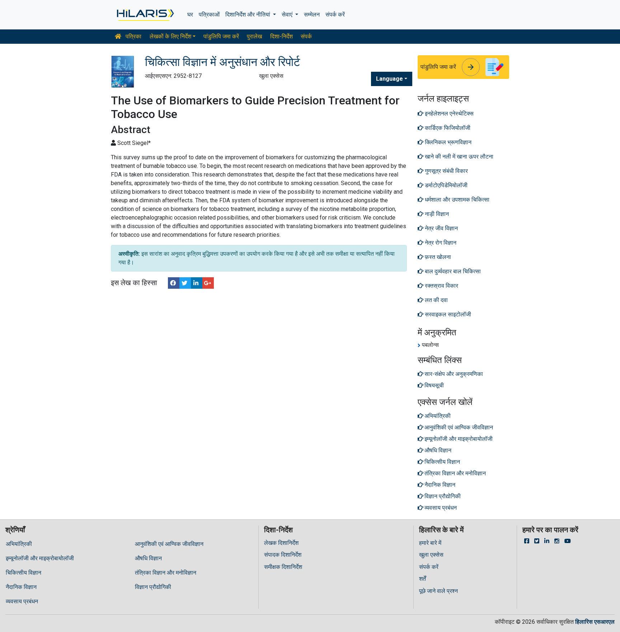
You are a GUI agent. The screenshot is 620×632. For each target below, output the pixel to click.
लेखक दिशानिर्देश (281, 542)
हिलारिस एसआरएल (595, 621)
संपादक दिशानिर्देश (282, 554)
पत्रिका (132, 36)
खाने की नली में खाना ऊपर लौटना (458, 156)
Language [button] (389, 78)
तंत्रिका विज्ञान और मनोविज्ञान (165, 572)
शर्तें (422, 578)
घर (190, 14)
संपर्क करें (335, 14)
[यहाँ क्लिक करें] (145, 15)
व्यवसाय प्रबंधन (22, 601)
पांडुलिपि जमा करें (221, 36)
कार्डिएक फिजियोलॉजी (446, 127)
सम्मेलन (312, 14)
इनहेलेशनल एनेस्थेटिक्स (448, 113)
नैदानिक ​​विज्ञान (21, 587)
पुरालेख (254, 36)
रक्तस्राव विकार (440, 285)
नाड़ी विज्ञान (436, 214)
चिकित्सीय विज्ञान (23, 572)
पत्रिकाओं (209, 14)
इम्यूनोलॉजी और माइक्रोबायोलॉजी (40, 558)
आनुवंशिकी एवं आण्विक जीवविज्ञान (169, 544)
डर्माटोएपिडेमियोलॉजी (445, 185)
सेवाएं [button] (288, 14)
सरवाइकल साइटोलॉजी (447, 314)
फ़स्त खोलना (437, 257)
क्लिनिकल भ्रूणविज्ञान (447, 142)
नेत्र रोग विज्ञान (439, 242)
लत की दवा (436, 300)
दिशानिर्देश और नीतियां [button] (248, 14)
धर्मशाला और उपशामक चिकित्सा (456, 199)
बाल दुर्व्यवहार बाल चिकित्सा (452, 271)
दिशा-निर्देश (281, 36)
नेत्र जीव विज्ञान (440, 228)
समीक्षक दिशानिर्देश (283, 566)
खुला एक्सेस (431, 554)
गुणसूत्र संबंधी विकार (445, 171)
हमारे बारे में (430, 542)
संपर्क (306, 36)
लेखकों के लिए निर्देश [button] (170, 36)
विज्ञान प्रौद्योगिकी (153, 587)
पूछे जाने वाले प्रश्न (438, 591)
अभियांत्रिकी (19, 544)
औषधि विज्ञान (148, 558)
